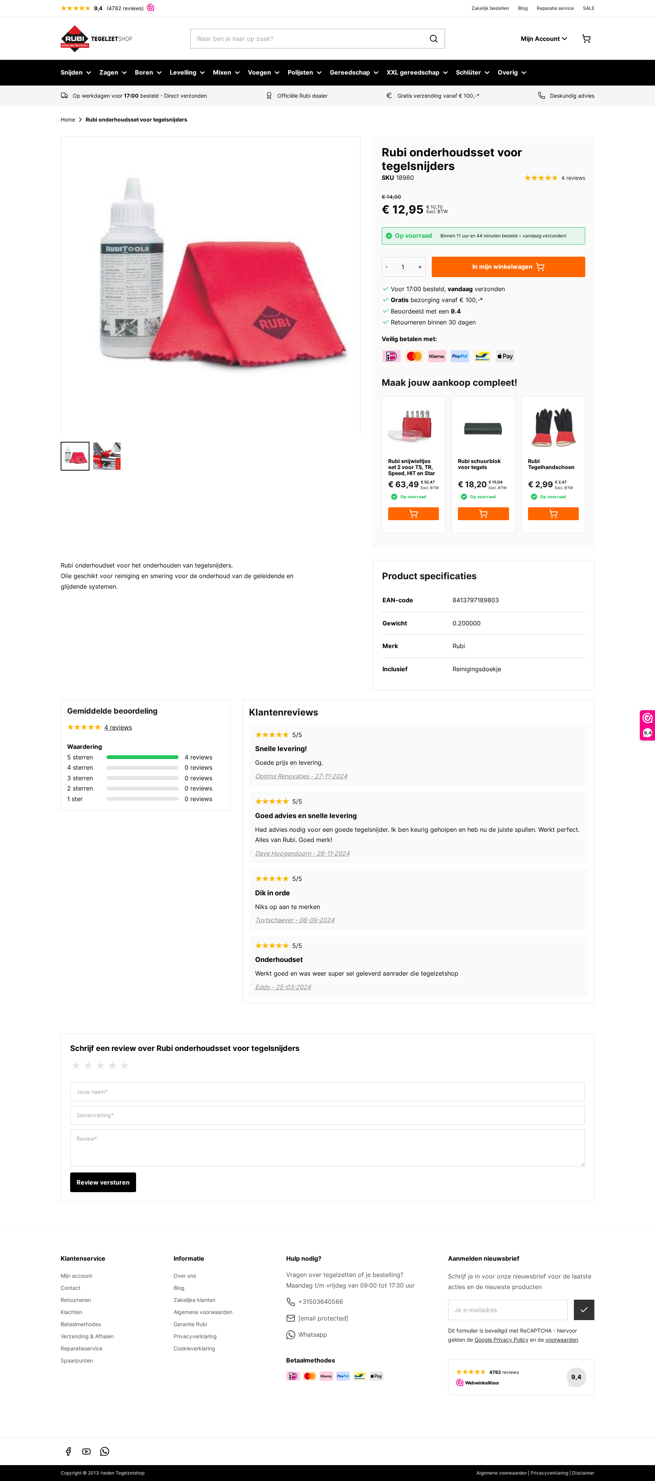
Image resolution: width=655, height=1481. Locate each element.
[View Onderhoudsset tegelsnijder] (75, 456)
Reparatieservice (81, 1348)
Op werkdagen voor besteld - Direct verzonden (140, 95)
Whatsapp (312, 1334)
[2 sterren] (88, 1066)
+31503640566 (320, 1301)
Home (68, 119)
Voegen (259, 72)
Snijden (72, 72)
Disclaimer (583, 1473)
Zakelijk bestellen (490, 8)
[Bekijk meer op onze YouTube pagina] (86, 1451)
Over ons (185, 1275)
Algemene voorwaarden (203, 1312)
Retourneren (76, 1300)
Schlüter (468, 72)
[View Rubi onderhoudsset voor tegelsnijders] (106, 456)
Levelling (183, 72)
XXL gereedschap (413, 72)
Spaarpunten (77, 1360)
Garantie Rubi (190, 1324)
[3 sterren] (100, 1066)
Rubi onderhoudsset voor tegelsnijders (136, 119)
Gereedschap (350, 72)
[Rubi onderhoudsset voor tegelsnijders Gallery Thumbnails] (91, 456)
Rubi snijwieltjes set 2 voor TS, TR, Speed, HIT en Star (411, 467)
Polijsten (300, 72)
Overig (508, 72)
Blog (523, 8)
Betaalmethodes (81, 1324)
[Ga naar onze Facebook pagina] (68, 1451)
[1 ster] (76, 1066)
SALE (588, 8)
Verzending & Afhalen (87, 1336)
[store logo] (96, 38)
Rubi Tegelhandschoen (551, 464)
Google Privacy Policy (501, 1339)
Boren (144, 72)
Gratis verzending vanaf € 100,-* (438, 95)
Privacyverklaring (195, 1336)
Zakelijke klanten (194, 1300)
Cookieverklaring (194, 1348)
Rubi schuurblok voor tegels (479, 464)
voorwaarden (561, 1339)
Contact (70, 1288)
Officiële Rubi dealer (302, 95)
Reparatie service (555, 8)
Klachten (71, 1312)
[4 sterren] (113, 1066)
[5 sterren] (125, 1066)
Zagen (108, 72)
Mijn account (76, 1275)
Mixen (222, 72)
